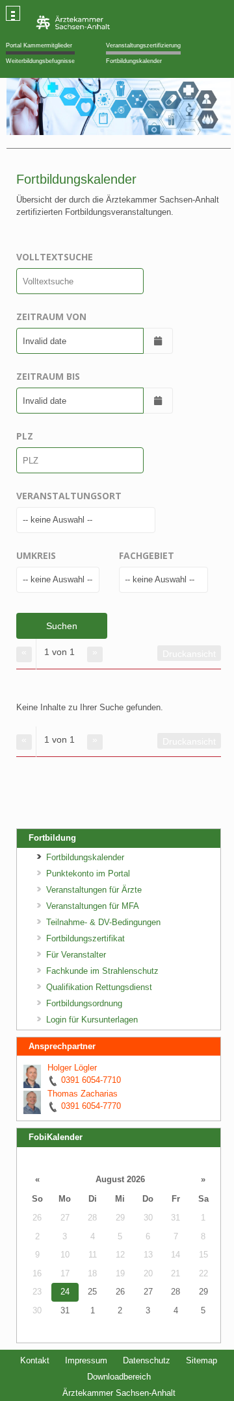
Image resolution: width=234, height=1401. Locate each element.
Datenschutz (146, 1360)
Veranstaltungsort (69, 496)
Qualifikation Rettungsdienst (99, 987)
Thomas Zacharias (82, 1093)
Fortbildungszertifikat (85, 938)
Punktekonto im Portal (88, 873)
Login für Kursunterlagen (92, 1019)
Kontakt (34, 1360)
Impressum (86, 1360)
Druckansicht (189, 654)
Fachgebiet (146, 555)
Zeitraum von (51, 316)
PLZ (24, 436)
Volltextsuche (54, 257)
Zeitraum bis (48, 376)
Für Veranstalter (76, 955)
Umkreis (36, 555)
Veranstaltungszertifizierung (143, 45)
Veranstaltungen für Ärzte (94, 890)
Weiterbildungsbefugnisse (40, 61)
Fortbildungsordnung (84, 1003)
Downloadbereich (119, 1377)
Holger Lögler (72, 1067)
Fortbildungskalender (134, 61)
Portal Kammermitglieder (39, 45)
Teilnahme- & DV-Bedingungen (103, 922)
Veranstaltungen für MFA (92, 906)
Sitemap (201, 1360)
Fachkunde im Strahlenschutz (102, 971)
